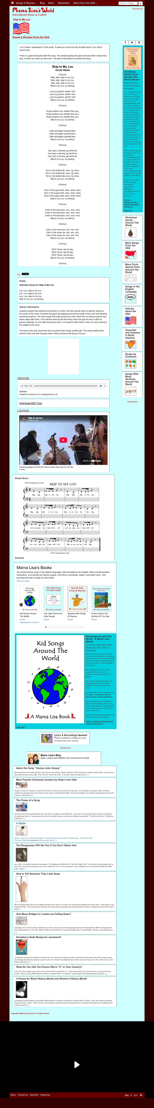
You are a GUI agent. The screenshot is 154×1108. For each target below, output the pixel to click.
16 (74, 627)
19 (80, 627)
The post (17, 840)
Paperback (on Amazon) (29, 622)
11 (65, 627)
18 (78, 627)
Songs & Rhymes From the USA (30, 37)
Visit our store (23, 580)
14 (70, 627)
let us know (29, 467)
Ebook (22, 619)
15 (72, 627)
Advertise (34, 1094)
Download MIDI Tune (30, 403)
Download (23, 391)
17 (76, 627)
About (13, 1094)
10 (63, 627)
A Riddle (24, 840)
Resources (45, 1094)
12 (67, 627)
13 (68, 627)
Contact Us (23, 1094)
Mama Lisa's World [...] (48, 840)
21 (84, 627)
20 (82, 627)
